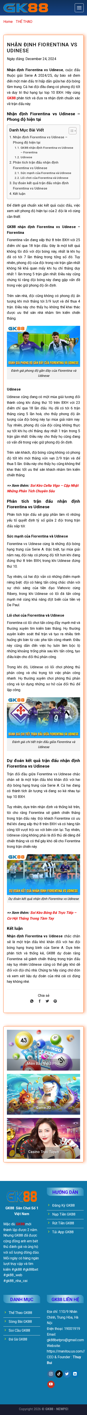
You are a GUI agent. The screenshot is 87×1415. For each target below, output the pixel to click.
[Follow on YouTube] (51, 1384)
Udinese (26, 157)
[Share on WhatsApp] (31, 1001)
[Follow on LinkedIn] (75, 1374)
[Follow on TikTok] (59, 1374)
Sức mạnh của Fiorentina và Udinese (46, 173)
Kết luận (19, 194)
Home (8, 22)
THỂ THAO (24, 22)
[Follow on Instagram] (51, 1374)
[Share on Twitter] (47, 1001)
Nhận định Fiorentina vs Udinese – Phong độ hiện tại (40, 140)
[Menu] (79, 7)
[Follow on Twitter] (67, 1374)
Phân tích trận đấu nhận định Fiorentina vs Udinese (35, 165)
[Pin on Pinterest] (55, 1001)
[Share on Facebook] (39, 1001)
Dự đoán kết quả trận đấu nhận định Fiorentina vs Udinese (41, 185)
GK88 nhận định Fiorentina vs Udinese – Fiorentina (47, 150)
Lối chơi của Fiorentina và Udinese (44, 178)
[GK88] (25, 8)
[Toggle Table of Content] (70, 131)
